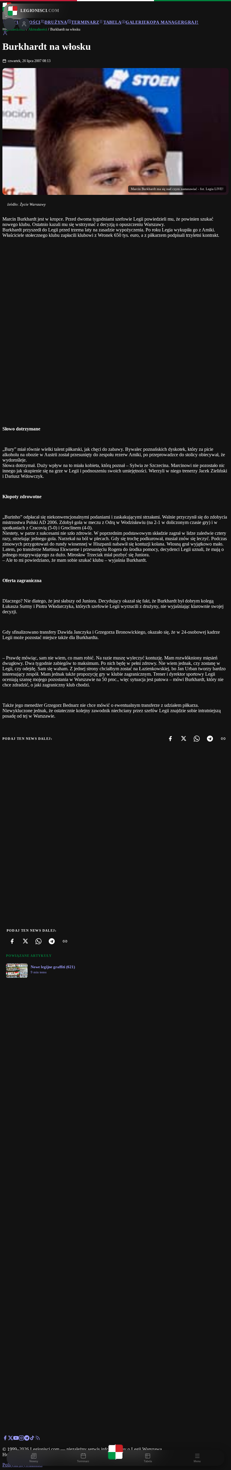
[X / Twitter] (10, 1439)
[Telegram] (210, 738)
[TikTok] (32, 1439)
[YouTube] (16, 1439)
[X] (183, 738)
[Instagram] (21, 1439)
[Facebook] (170, 738)
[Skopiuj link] (223, 738)
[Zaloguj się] (5, 34)
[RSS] (37, 1439)
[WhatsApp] (196, 738)
